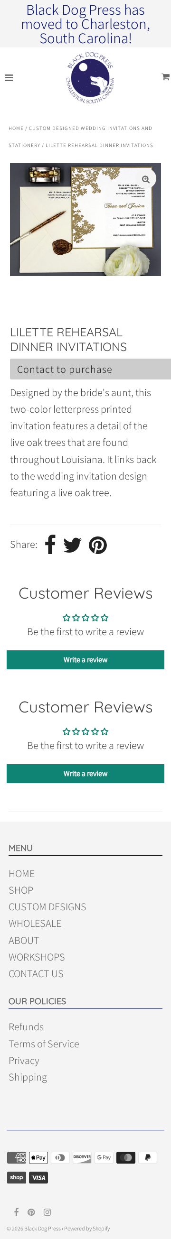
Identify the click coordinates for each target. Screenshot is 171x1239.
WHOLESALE (35, 923)
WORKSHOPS (37, 956)
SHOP (21, 890)
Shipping (28, 1076)
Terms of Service (44, 1043)
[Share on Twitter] (72, 545)
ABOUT (24, 940)
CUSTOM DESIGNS (47, 906)
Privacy (24, 1060)
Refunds (26, 1026)
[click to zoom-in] (145, 178)
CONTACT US (36, 973)
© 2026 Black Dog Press (34, 1228)
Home (16, 128)
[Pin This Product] (98, 545)
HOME (22, 873)
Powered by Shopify (87, 1228)
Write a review (85, 660)
